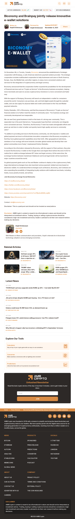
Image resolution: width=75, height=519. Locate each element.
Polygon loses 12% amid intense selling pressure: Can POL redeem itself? (32, 318)
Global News (9, 467)
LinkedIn (54, 449)
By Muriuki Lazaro (61, 274)
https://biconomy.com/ (18, 197)
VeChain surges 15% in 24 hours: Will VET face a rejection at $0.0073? (28, 256)
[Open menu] (6, 3)
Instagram (55, 454)
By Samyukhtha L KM (12, 310)
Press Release (32, 445)
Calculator (32, 458)
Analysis (23, 251)
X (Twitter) (55, 440)
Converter (31, 454)
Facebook (55, 445)
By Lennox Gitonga (12, 290)
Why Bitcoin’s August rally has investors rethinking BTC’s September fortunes (34, 328)
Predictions (32, 449)
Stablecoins (9, 458)
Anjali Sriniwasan (16, 27)
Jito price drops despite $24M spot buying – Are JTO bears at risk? (30, 298)
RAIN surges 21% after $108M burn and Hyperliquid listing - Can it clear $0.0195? (63, 270)
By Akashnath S (26, 260)
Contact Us (9, 486)
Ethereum (8, 445)
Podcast (31, 463)
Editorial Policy (34, 486)
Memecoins (8, 463)
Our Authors (9, 482)
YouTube (54, 458)
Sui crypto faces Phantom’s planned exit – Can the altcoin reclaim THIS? (63, 256)
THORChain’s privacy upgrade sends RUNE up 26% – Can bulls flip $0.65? (32, 288)
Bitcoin (8, 325)
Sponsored (31, 440)
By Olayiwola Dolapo (13, 300)
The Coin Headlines (35, 491)
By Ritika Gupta (10, 330)
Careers (7, 495)
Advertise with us (11, 491)
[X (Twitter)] (16, 231)
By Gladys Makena (11, 320)
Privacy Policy (33, 477)
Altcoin (58, 251)
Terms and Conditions (36, 482)
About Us (8, 477)
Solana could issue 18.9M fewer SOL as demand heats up (26, 308)
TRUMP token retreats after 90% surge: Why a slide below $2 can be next (28, 270)
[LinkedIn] (20, 231)
